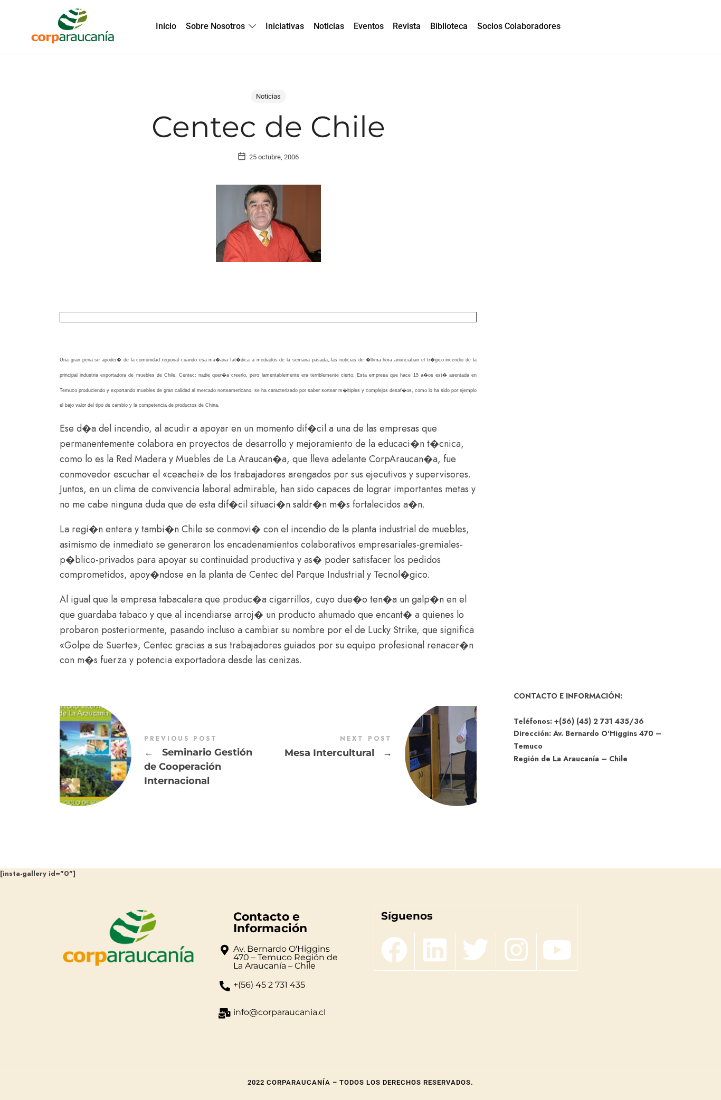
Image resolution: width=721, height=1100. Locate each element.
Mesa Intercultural (372, 754)
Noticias (268, 96)
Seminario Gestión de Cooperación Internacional (164, 761)
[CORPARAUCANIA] (72, 26)
